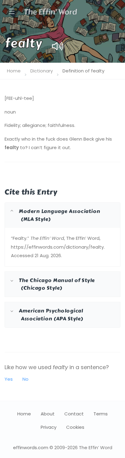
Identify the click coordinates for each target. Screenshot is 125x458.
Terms (100, 414)
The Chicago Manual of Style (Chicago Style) (57, 284)
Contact (74, 414)
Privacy (48, 427)
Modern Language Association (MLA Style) (59, 215)
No (25, 379)
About (48, 414)
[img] (57, 46)
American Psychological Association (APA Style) (51, 314)
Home (14, 71)
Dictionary (41, 71)
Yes (9, 379)
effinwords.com (30, 447)
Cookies (75, 427)
